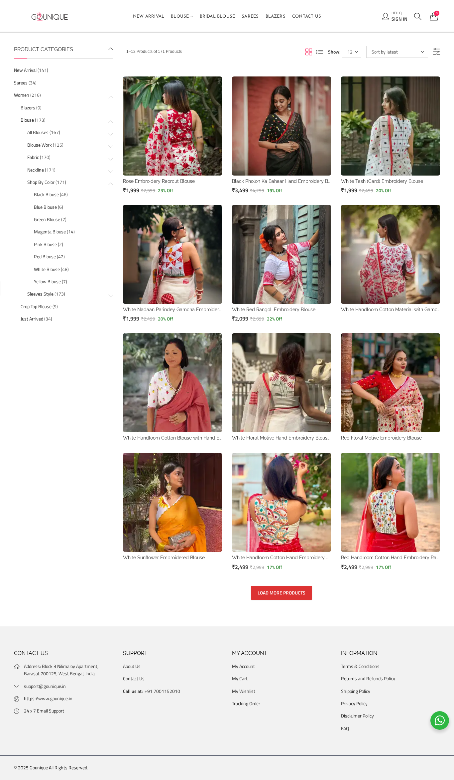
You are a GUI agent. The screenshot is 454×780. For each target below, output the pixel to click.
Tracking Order (246, 703)
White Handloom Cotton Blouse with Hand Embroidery (182, 438)
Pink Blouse (45, 244)
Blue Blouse (45, 206)
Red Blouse (45, 256)
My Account (243, 666)
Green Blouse (47, 219)
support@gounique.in (45, 686)
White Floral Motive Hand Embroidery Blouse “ (282, 438)
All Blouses (38, 132)
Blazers (28, 107)
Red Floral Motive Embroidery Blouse (381, 438)
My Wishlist (243, 691)
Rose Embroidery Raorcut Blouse (159, 181)
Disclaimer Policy (357, 715)
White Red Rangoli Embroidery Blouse (273, 309)
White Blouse (47, 269)
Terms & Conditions (360, 666)
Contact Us (134, 678)
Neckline (35, 169)
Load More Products (281, 592)
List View (319, 52)
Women (21, 94)
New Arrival (25, 69)
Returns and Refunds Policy (368, 678)
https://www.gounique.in (48, 698)
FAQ (345, 728)
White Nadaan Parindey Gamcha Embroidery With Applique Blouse (196, 309)
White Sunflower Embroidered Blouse (164, 557)
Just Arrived (32, 318)
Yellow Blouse (47, 281)
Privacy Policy (354, 703)
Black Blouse (46, 194)
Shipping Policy (355, 691)
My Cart (240, 678)
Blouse (27, 119)
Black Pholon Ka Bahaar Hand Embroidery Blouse (286, 181)
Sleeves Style (40, 293)
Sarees (21, 82)
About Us (132, 666)
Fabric (33, 157)
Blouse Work (39, 144)
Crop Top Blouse (36, 306)
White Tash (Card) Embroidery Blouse (382, 181)
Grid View (308, 52)
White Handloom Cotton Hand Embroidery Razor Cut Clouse (298, 557)
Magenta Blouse (50, 231)
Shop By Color (41, 182)
